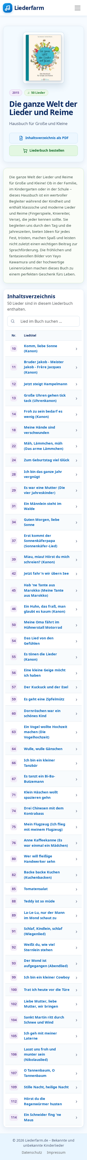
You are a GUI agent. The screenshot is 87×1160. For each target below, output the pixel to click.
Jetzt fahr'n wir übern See (46, 573)
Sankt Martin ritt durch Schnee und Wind (44, 1020)
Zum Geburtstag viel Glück (46, 460)
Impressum (56, 1152)
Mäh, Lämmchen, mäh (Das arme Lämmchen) (43, 446)
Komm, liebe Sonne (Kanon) (40, 348)
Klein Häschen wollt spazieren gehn (41, 795)
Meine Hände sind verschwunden (39, 430)
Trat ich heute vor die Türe (47, 989)
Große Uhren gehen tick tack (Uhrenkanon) (45, 398)
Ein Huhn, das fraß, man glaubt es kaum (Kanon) (44, 609)
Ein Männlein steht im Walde (42, 506)
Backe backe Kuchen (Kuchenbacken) (42, 875)
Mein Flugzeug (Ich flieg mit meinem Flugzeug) (44, 827)
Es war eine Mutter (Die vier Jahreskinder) (44, 490)
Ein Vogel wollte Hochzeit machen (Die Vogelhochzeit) (45, 731)
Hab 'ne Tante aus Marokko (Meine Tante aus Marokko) (44, 590)
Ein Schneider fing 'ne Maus (42, 1117)
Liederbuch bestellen (46, 150)
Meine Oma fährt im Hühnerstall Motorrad (43, 625)
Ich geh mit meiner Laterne (40, 1036)
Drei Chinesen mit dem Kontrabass (44, 811)
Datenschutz (32, 1152)
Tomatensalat (36, 888)
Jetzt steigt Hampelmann (45, 384)
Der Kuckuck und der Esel (46, 687)
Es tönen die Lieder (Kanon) (40, 657)
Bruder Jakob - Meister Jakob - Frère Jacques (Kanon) (44, 367)
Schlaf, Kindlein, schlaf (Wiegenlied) (43, 931)
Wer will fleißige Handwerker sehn (39, 859)
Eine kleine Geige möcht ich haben (44, 673)
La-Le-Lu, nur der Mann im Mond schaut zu (44, 915)
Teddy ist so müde (39, 901)
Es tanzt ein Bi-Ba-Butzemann (39, 779)
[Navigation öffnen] (77, 8)
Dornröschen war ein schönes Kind (42, 713)
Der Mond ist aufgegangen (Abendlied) (46, 963)
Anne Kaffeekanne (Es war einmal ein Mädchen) (46, 843)
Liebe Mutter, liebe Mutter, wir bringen (41, 1004)
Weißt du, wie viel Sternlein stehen (39, 947)
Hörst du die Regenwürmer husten (43, 1101)
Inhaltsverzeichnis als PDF (47, 137)
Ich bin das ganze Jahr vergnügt (43, 474)
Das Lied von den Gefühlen (38, 641)
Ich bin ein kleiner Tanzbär (39, 763)
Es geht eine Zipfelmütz (44, 699)
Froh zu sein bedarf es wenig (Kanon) (43, 414)
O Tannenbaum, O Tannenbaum (39, 1073)
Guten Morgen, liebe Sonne (41, 522)
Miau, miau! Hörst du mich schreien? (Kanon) (46, 559)
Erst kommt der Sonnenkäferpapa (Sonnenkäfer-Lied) (40, 540)
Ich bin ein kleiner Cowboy (47, 977)
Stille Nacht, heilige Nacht (46, 1087)
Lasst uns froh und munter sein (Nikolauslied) (40, 1054)
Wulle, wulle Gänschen (43, 748)
